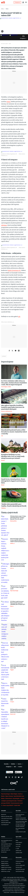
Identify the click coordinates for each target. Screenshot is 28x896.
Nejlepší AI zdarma (5, 865)
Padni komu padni (5, 848)
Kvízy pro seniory (4, 820)
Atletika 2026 (18, 850)
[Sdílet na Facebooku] (9, 350)
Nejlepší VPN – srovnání (6, 869)
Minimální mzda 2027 (20, 869)
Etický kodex (6, 892)
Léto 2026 (18, 810)
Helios (8, 101)
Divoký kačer (4, 852)
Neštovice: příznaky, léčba (6, 816)
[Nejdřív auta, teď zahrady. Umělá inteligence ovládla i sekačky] (6, 632)
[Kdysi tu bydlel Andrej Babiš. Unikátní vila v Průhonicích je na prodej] (5, 689)
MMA (17, 840)
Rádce (7, 8)
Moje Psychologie (5, 794)
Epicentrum (3, 814)
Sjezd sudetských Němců (6, 844)
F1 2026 (17, 848)
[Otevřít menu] (26, 2)
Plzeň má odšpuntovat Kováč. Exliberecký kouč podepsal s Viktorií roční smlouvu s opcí (17, 644)
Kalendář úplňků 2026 (5, 822)
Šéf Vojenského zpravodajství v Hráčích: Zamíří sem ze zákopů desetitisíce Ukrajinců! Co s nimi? (18, 711)
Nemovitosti (8, 798)
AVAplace (4, 225)
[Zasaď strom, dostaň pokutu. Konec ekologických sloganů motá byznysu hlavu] (14, 470)
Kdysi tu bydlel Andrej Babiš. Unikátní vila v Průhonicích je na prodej (18, 684)
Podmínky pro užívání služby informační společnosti (14, 885)
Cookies (22, 887)
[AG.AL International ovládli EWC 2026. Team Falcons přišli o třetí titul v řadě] (5, 672)
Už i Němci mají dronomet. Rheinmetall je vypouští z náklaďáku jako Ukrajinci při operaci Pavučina (17, 603)
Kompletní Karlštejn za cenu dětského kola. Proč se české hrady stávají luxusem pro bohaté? (12, 456)
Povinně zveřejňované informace (17, 892)
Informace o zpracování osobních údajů (11, 887)
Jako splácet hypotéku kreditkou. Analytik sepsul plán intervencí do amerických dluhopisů (12, 407)
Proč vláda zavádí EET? (6, 846)
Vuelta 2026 (17, 805)
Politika (3, 836)
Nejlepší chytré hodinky (6, 867)
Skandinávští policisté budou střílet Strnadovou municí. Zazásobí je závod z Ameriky (14, 432)
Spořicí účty (18, 863)
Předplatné (8, 766)
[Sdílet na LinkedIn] (19, 350)
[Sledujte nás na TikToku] (22, 777)
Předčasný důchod (20, 861)
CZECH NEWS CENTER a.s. (19, 877)
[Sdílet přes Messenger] (15, 350)
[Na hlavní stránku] (3, 2)
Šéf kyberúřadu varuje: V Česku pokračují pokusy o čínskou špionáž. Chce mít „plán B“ (18, 518)
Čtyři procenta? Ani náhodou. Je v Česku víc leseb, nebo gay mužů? (18, 587)
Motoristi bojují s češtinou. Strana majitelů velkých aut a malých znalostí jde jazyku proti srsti (18, 540)
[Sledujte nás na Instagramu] (15, 777)
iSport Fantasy (9, 796)
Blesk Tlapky (14, 794)
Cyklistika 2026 (19, 852)
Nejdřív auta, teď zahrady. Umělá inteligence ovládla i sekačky (17, 626)
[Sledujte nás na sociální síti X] (9, 777)
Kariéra (20, 766)
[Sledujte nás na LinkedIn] (6, 777)
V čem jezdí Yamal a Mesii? (6, 818)
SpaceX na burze (4, 861)
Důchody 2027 (19, 867)
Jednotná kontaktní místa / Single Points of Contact (13, 890)
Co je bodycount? (5, 824)
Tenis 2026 (18, 846)
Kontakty (6, 764)
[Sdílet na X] (12, 350)
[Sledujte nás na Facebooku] (12, 777)
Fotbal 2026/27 (19, 842)
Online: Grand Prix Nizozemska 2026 (18, 699)
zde (19, 316)
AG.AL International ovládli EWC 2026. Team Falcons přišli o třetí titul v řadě (18, 666)
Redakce (13, 764)
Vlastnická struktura (18, 889)
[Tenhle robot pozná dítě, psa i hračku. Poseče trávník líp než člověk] (14, 495)
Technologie (4, 857)
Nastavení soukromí (9, 889)
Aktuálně (3, 810)
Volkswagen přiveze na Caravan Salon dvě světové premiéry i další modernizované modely (18, 565)
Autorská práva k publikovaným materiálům (13, 883)
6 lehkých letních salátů (21, 831)
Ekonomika (19, 857)
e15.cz (2, 8)
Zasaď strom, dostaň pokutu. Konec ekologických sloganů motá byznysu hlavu (13, 481)
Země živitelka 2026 (20, 871)
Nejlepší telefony (4, 863)
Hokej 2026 (18, 844)
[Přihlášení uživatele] (23, 2)
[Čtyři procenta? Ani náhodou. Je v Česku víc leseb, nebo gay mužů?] (5, 592)
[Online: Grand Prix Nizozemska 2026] (5, 702)
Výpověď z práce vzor (5, 850)
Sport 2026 (18, 836)
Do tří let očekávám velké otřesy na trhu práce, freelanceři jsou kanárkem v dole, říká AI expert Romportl (14, 382)
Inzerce (19, 764)
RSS (15, 766)
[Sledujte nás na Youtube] (19, 777)
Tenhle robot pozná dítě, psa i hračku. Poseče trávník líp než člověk (14, 505)
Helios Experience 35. (14, 270)
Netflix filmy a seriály (5, 871)
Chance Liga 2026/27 (8, 805)
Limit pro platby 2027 (20, 865)
